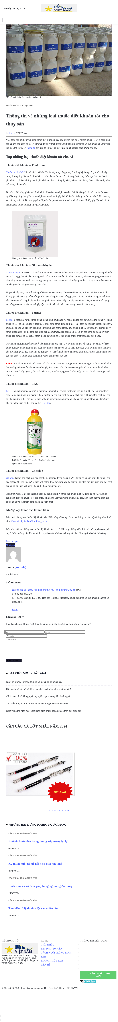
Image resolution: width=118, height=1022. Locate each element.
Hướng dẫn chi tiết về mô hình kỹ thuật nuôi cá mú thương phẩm (44, 590)
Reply (15, 609)
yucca (44, 521)
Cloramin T (16, 521)
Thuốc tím (15, 172)
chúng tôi (30, 148)
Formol (9, 319)
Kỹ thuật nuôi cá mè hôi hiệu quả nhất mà (35, 863)
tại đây (47, 403)
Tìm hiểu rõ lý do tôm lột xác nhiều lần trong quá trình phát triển (37, 703)
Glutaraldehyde (13, 272)
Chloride (10, 478)
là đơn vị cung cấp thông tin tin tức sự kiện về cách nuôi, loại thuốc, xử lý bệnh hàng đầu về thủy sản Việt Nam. (20, 959)
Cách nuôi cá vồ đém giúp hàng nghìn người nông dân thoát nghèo (38, 696)
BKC (8, 391)
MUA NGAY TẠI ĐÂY (59, 811)
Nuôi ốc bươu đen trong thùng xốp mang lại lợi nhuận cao (34, 682)
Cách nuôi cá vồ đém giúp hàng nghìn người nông (40, 886)
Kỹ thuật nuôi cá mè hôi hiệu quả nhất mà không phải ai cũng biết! (38, 689)
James (12, 133)
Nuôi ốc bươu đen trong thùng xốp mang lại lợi (38, 841)
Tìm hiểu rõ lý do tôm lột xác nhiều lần (33, 908)
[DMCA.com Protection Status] (88, 981)
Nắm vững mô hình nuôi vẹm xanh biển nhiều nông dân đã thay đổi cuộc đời (43, 711)
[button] (98, 975)
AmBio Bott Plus (32, 521)
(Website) (20, 567)
